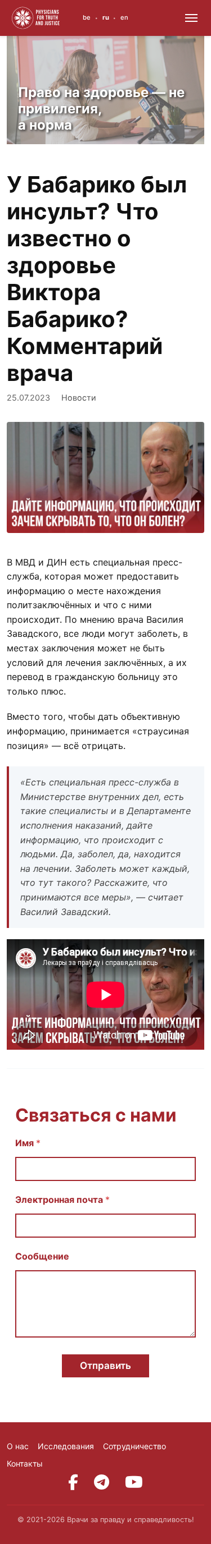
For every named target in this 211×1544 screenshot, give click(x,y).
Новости (78, 397)
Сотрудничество (134, 1446)
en (124, 17)
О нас (18, 1446)
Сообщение (42, 1256)
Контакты (25, 1463)
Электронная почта (62, 1199)
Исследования (66, 1446)
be (87, 17)
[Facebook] (73, 1482)
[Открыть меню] (191, 18)
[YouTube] (134, 1482)
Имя (28, 1143)
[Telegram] (101, 1482)
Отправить (105, 1365)
